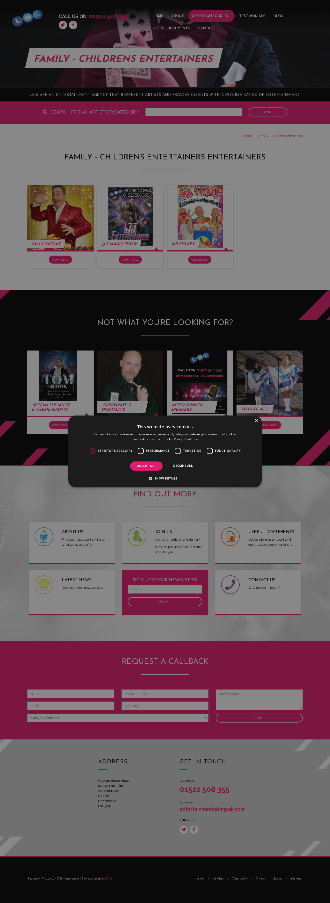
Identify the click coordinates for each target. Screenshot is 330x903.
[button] (164, 478)
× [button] (256, 421)
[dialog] (165, 451)
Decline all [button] (183, 466)
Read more (191, 439)
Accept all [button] (146, 466)
